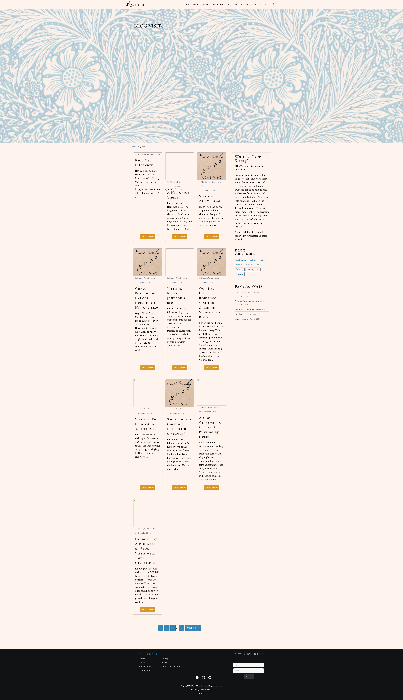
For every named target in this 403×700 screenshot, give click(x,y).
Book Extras (241, 260)
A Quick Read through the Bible (249, 301)
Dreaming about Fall (244, 309)
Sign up (248, 676)
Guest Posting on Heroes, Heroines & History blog (147, 298)
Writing (140, 154)
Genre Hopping (241, 319)
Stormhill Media (206, 690)
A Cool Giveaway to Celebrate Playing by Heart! (210, 427)
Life (202, 182)
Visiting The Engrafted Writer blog (146, 424)
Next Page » (193, 629)
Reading (208, 182)
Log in (201, 693)
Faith (262, 260)
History (249, 265)
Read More (147, 237)
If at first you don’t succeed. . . (248, 292)
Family (239, 265)
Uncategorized (174, 182)
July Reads (239, 314)
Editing (253, 260)
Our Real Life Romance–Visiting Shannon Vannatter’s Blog (209, 302)
